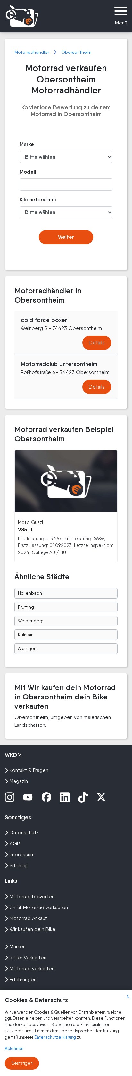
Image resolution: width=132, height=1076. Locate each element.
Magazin (19, 781)
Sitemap (19, 865)
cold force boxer (44, 319)
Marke (27, 144)
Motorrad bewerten (32, 896)
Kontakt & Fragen (29, 770)
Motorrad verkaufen (32, 969)
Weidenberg (31, 620)
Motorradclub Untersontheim (59, 364)
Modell (28, 172)
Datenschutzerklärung (55, 1037)
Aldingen (27, 648)
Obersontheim (76, 52)
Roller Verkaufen (28, 958)
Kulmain (26, 634)
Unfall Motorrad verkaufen (39, 907)
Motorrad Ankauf (28, 918)
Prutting (26, 607)
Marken (18, 947)
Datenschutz (24, 833)
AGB (15, 844)
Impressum (22, 854)
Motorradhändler (32, 52)
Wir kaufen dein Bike (32, 929)
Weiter (66, 237)
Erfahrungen (23, 979)
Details (97, 343)
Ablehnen (14, 1048)
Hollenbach (30, 593)
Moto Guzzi (30, 522)
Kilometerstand (33, 200)
